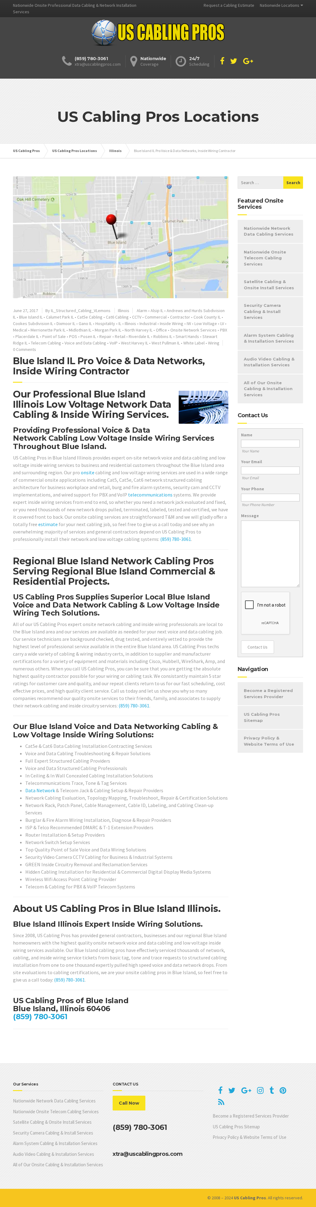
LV (222, 323)
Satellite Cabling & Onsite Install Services (269, 284)
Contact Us (257, 647)
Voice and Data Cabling (85, 343)
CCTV (136, 317)
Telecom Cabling (46, 343)
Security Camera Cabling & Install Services (262, 311)
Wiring (213, 343)
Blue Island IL (31, 317)
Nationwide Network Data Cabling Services (268, 231)
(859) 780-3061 (175, 539)
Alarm (142, 310)
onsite (87, 472)
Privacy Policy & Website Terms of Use (269, 741)
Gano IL (85, 323)
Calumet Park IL (60, 317)
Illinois (123, 310)
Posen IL (88, 336)
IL (119, 323)
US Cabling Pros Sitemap (262, 717)
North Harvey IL (138, 330)
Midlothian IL (80, 330)
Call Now (129, 1103)
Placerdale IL (27, 336)
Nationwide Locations (279, 5)
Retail (120, 336)
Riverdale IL (139, 336)
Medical (20, 330)
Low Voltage (205, 323)
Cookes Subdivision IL (33, 323)
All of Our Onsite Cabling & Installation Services (268, 388)
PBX (223, 330)
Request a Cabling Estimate (229, 5)
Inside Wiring (171, 323)
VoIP (114, 343)
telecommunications (150, 495)
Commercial (156, 317)
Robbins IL (162, 336)
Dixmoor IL (65, 323)
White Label (194, 343)
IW (189, 323)
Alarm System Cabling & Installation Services (269, 338)
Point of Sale (54, 336)
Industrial (147, 323)
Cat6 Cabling (117, 317)
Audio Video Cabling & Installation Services (269, 362)
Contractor (180, 317)
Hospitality (105, 323)
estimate (48, 524)
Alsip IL (157, 310)
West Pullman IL (166, 343)
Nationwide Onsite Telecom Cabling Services (265, 257)
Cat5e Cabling (89, 317)
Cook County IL (207, 317)
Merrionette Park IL (48, 330)
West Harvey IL (134, 343)
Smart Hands (187, 336)
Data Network (40, 790)
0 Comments (24, 349)
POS (73, 336)
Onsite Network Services (193, 330)
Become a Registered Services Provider (268, 693)
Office (161, 330)
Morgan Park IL (108, 330)
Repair (105, 336)
